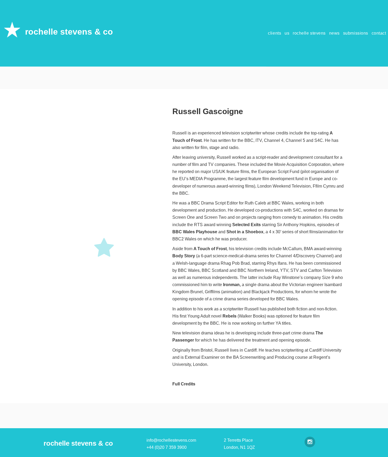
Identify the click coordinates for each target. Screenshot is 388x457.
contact (379, 33)
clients (274, 33)
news (334, 33)
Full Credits (183, 384)
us (287, 33)
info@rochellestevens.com (171, 440)
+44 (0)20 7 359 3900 (166, 447)
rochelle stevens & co (69, 31)
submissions (355, 33)
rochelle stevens (309, 33)
